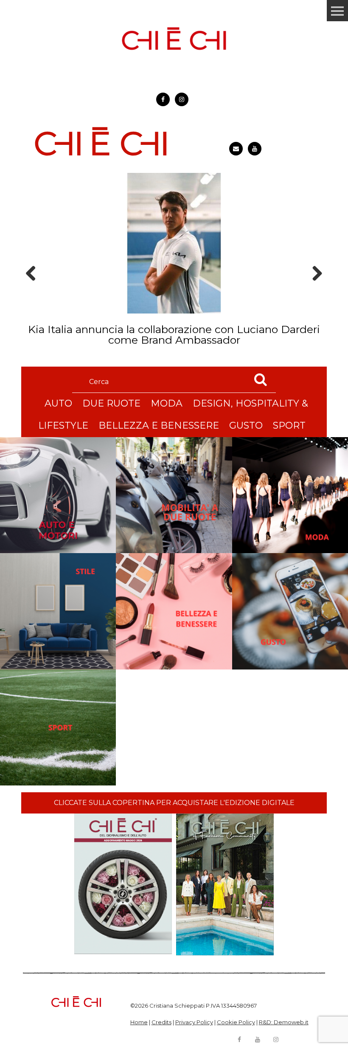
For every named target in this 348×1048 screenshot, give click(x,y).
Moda (166, 403)
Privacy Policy (194, 1022)
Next (314, 288)
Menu (337, 10)
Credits (161, 1022)
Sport (289, 425)
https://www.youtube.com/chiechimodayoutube (254, 148)
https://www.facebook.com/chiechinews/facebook (163, 99)
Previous (33, 288)
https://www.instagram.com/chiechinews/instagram (181, 99)
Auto (58, 403)
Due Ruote (111, 403)
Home (139, 1022)
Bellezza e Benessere (158, 425)
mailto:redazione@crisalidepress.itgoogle (236, 148)
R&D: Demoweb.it (284, 1022)
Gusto (246, 425)
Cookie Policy (236, 1022)
